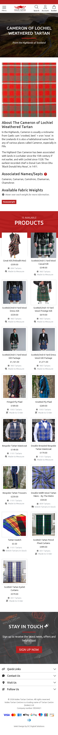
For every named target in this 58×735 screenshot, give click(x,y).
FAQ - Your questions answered (31, 2)
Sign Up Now (29, 649)
